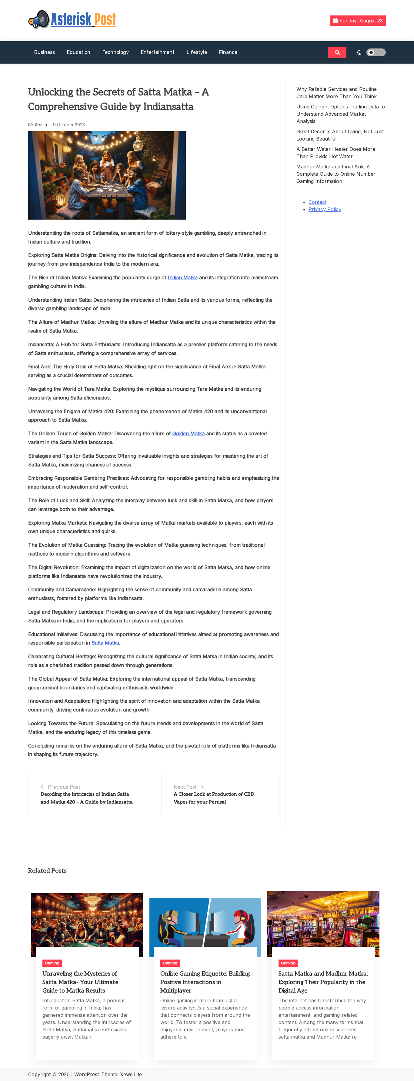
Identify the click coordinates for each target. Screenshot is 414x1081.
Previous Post (64, 787)
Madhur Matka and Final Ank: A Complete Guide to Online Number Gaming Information (336, 174)
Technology (115, 52)
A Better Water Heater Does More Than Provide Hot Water (335, 152)
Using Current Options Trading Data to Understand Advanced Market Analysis (340, 114)
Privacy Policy (325, 209)
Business (44, 52)
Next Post (185, 787)
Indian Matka (183, 277)
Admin (41, 124)
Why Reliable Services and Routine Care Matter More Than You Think (336, 92)
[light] (367, 52)
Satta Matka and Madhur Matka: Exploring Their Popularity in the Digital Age (323, 982)
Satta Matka (105, 643)
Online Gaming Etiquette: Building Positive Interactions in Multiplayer (205, 982)
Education (78, 52)
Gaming (52, 962)
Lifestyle (197, 52)
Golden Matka (188, 433)
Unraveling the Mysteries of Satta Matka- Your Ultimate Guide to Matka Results (80, 982)
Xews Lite (131, 1074)
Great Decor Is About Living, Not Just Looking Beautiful (340, 135)
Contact (317, 202)
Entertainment (158, 52)
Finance (228, 52)
